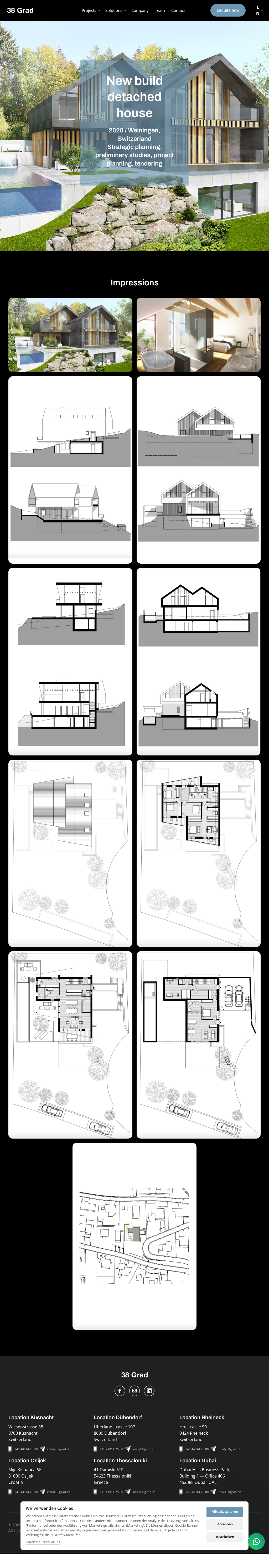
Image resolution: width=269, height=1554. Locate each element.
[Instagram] (134, 1391)
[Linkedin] (149, 1391)
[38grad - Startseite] (20, 10)
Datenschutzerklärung (43, 1542)
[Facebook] (120, 1391)
